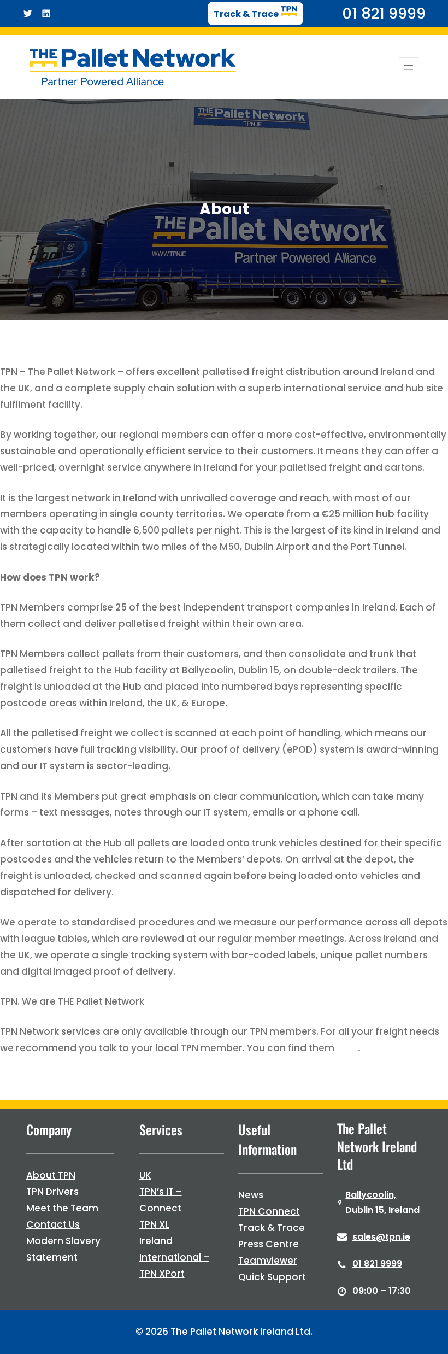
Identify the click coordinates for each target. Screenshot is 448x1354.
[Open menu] (408, 67)
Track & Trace (271, 1227)
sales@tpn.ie (381, 1236)
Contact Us (53, 1224)
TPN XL (154, 1224)
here (347, 1047)
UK (145, 1175)
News (250, 1194)
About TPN (50, 1175)
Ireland (156, 1240)
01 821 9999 (377, 1263)
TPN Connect (269, 1211)
